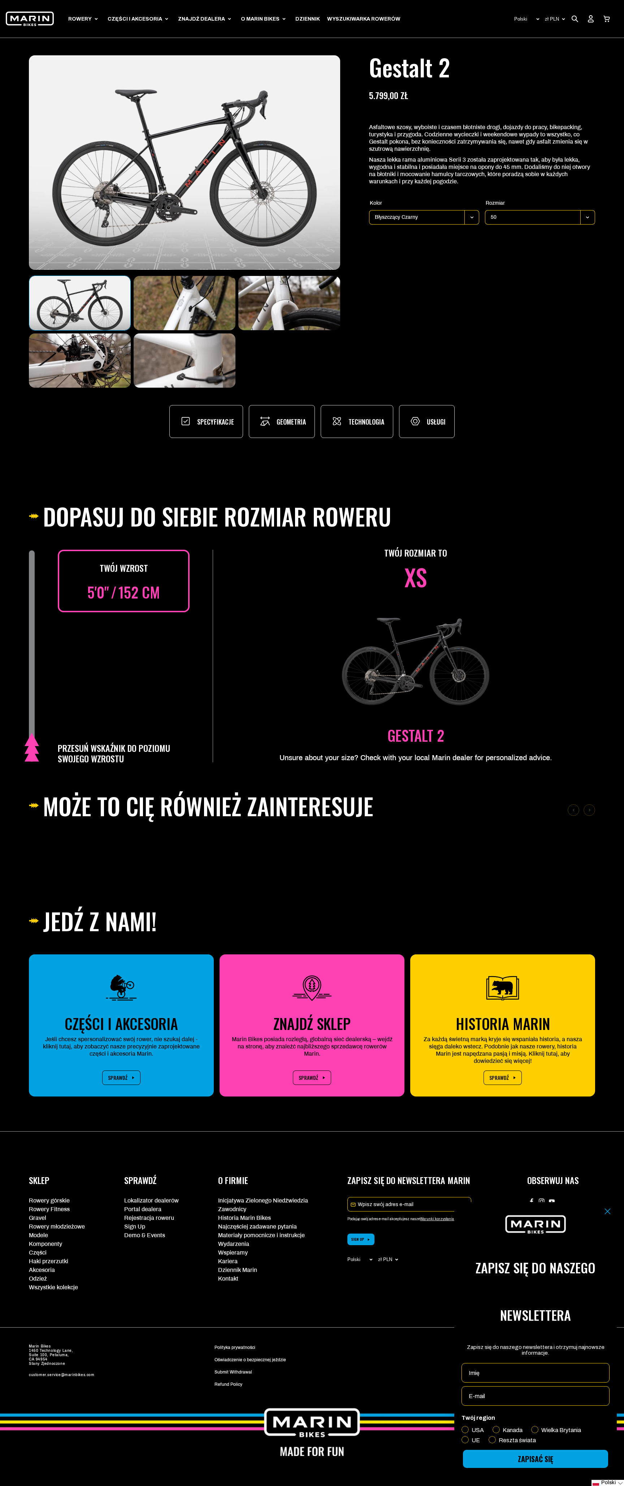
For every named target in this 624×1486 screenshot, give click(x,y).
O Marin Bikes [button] (260, 19)
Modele (38, 1235)
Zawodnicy (232, 1209)
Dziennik (307, 19)
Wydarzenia (233, 1244)
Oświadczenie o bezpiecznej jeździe (250, 1359)
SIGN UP (357, 1239)
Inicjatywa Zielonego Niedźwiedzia (263, 1200)
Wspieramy (233, 1252)
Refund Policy (228, 1384)
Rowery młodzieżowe (57, 1226)
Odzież (38, 1279)
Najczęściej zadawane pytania (257, 1226)
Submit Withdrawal (233, 1372)
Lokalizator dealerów (151, 1200)
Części (38, 1252)
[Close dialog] (607, 1211)
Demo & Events (144, 1235)
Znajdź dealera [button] (201, 19)
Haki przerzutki (48, 1261)
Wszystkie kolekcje (53, 1287)
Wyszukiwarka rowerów (363, 19)
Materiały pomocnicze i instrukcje (261, 1235)
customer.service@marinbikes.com (62, 1375)
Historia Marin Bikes (244, 1218)
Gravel (37, 1218)
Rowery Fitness (49, 1209)
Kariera (228, 1261)
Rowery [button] (80, 19)
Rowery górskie (49, 1200)
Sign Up (134, 1226)
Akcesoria (42, 1270)
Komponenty (45, 1244)
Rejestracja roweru (149, 1218)
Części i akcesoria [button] (135, 19)
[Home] (30, 19)
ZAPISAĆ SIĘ (535, 1458)
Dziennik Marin (237, 1270)
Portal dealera (142, 1209)
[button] (606, 18)
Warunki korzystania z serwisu (445, 1219)
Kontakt (228, 1279)
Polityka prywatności (234, 1347)
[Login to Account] (590, 18)
